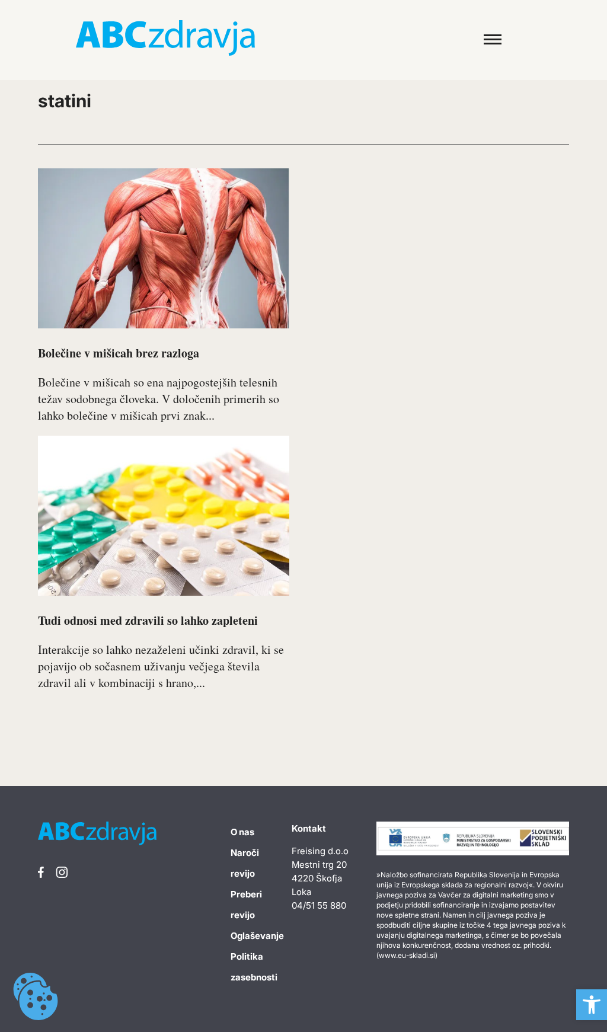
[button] (591, 1004)
